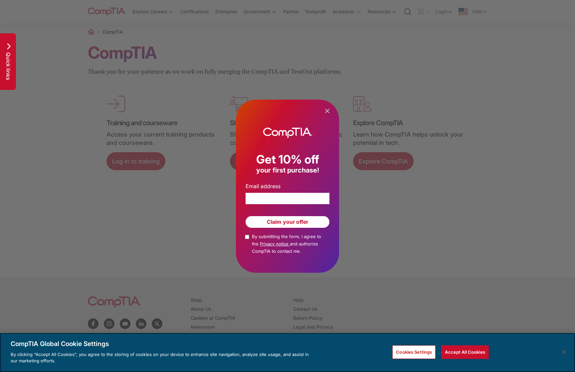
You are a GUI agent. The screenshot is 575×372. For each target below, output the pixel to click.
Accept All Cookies (465, 351)
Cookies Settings (414, 351)
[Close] (564, 352)
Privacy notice (275, 243)
